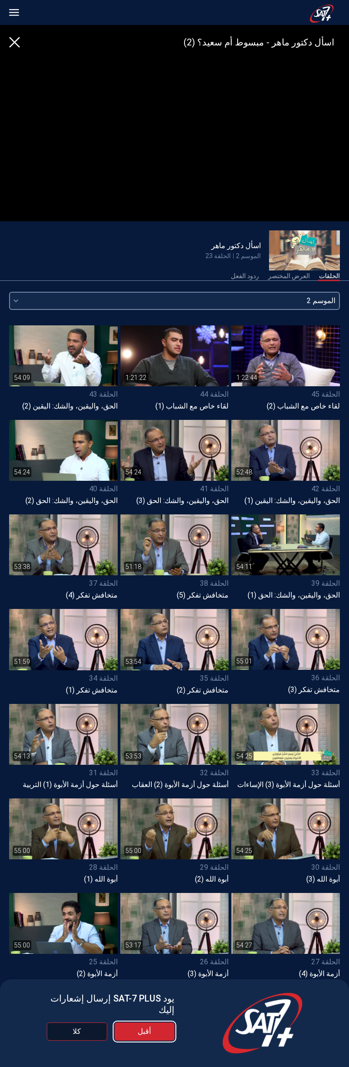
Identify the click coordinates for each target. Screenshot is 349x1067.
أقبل (144, 1031)
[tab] (329, 276)
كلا (77, 1031)
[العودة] (14, 42)
